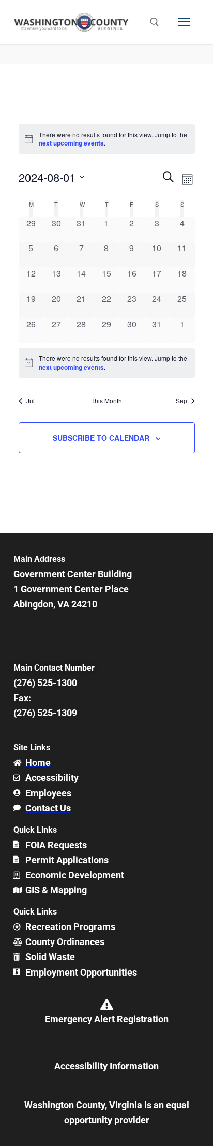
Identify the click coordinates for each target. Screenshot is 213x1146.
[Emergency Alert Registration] (106, 1004)
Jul (30, 401)
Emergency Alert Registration (107, 1018)
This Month (106, 401)
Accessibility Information (106, 1066)
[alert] (107, 363)
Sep (181, 401)
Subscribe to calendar (101, 437)
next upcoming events (71, 143)
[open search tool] (154, 22)
